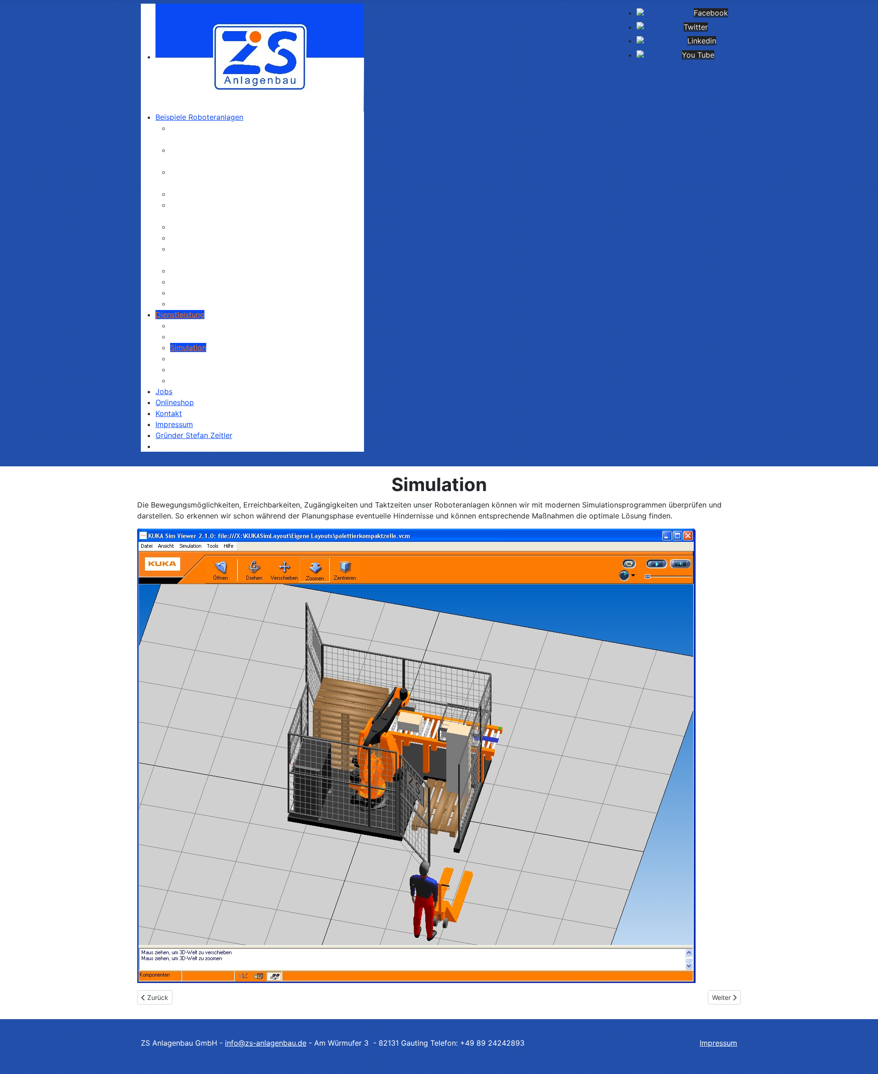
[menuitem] (259, 56)
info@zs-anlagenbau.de (265, 1042)
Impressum (718, 1042)
